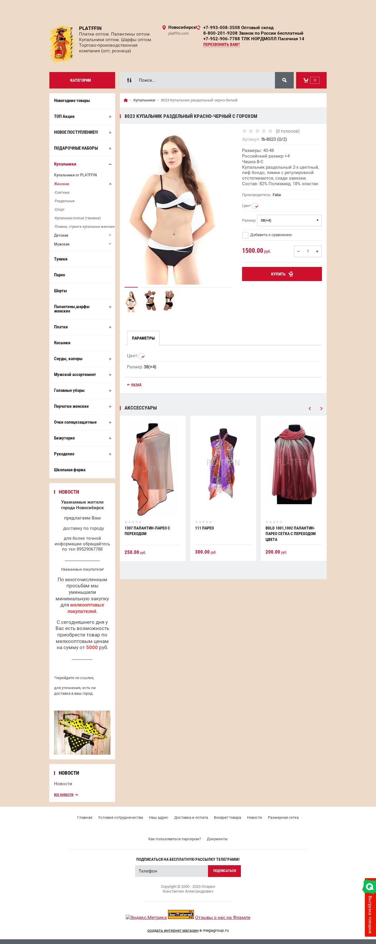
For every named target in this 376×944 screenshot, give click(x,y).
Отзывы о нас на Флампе (222, 917)
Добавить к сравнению (270, 235)
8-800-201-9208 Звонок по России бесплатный (253, 33)
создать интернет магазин (173, 930)
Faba (277, 195)
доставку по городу (83, 528)
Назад (136, 385)
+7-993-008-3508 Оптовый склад (238, 27)
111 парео (204, 528)
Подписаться (224, 871)
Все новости (63, 794)
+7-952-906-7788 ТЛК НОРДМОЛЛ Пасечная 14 (253, 38)
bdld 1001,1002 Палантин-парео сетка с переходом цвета (291, 534)
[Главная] (126, 100)
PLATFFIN (90, 28)
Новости (63, 783)
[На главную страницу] (62, 44)
